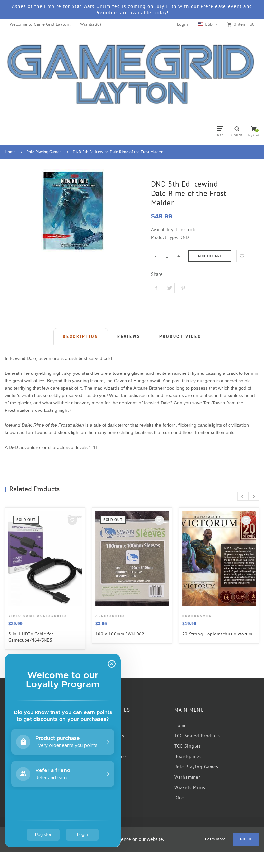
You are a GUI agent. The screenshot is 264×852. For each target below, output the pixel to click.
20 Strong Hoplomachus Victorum (217, 634)
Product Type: (164, 237)
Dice (179, 797)
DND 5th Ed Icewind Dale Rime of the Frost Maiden (118, 152)
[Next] (253, 496)
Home (10, 152)
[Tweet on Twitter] (170, 288)
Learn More (215, 839)
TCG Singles (187, 746)
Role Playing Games (43, 152)
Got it (246, 839)
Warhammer (187, 777)
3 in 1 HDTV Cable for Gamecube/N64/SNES (30, 637)
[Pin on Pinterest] (183, 288)
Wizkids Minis (189, 787)
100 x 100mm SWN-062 (120, 634)
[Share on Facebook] (156, 288)
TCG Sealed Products (197, 736)
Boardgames (188, 756)
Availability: (163, 230)
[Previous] (243, 496)
